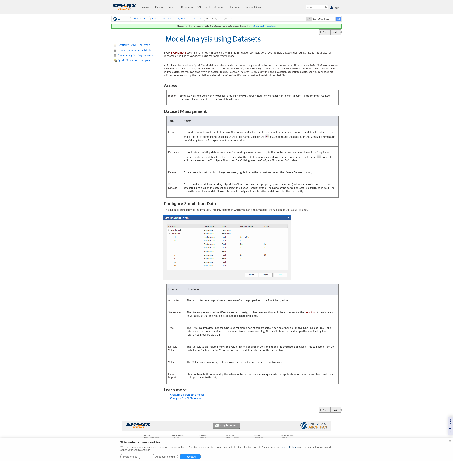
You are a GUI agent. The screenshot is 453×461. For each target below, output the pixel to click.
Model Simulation (141, 19)
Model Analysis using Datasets (135, 55)
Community (234, 7)
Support (172, 7)
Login (336, 8)
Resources (186, 7)
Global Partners (287, 435)
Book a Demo (450, 426)
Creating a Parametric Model (187, 394)
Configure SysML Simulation (186, 398)
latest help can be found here (262, 26)
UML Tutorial (203, 7)
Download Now (252, 7)
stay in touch (228, 425)
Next (335, 32)
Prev (324, 32)
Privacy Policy (288, 447)
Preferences (130, 456)
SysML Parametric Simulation (190, 19)
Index (127, 19)
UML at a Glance (178, 435)
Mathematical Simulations (163, 19)
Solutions (219, 7)
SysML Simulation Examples (134, 60)
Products (145, 7)
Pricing (158, 7)
